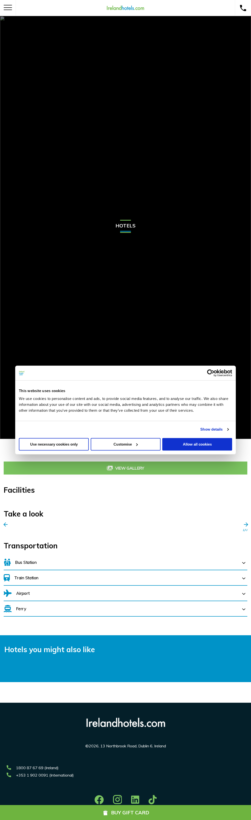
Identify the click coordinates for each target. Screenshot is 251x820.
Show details (211, 429)
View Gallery (129, 468)
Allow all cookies (197, 444)
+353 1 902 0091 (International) (45, 775)
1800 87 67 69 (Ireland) (37, 767)
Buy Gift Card (130, 812)
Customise (122, 444)
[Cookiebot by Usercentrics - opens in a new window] (210, 373)
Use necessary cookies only (54, 444)
